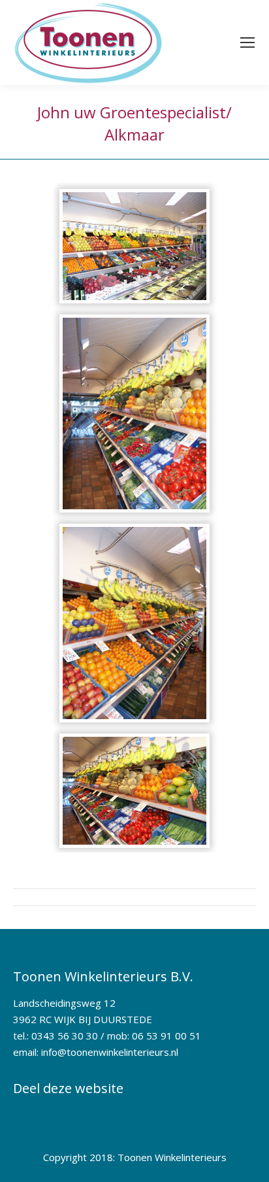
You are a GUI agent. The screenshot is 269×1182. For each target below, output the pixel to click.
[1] (134, 246)
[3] (134, 623)
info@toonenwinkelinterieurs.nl (109, 1051)
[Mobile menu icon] (247, 42)
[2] (134, 413)
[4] (134, 791)
